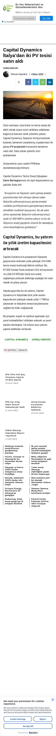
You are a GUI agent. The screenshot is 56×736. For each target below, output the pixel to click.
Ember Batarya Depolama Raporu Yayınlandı (14, 433)
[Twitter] (35, 82)
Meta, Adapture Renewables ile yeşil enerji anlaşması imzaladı (41, 460)
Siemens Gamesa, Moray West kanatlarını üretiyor (40, 490)
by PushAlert (9, 21)
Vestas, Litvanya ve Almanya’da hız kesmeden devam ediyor (14, 460)
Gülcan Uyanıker (19, 74)
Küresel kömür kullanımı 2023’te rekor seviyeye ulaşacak (40, 502)
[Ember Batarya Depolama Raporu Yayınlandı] (15, 421)
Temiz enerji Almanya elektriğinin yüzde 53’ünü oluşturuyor (40, 471)
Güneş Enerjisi (10, 68)
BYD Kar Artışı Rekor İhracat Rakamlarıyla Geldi (15, 405)
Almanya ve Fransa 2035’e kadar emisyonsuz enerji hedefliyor (14, 471)
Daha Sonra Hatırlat (24, 18)
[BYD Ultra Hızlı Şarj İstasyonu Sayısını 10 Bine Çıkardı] (15, 365)
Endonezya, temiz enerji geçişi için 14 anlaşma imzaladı (14, 501)
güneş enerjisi (41, 339)
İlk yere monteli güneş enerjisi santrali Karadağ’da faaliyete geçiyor (41, 449)
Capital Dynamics (16, 339)
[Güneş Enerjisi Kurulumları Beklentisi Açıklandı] (41, 393)
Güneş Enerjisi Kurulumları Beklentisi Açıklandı (38, 406)
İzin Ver (46, 18)
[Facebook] (28, 82)
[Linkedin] (50, 82)
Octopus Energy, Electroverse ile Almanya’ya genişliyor (13, 492)
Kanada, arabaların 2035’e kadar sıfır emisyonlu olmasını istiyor (14, 481)
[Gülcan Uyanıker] (6, 74)
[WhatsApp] (43, 82)
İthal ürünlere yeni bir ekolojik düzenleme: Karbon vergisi (41, 481)
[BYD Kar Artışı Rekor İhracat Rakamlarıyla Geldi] (15, 393)
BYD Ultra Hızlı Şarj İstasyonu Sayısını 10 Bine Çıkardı (15, 377)
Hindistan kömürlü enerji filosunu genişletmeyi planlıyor (14, 449)
